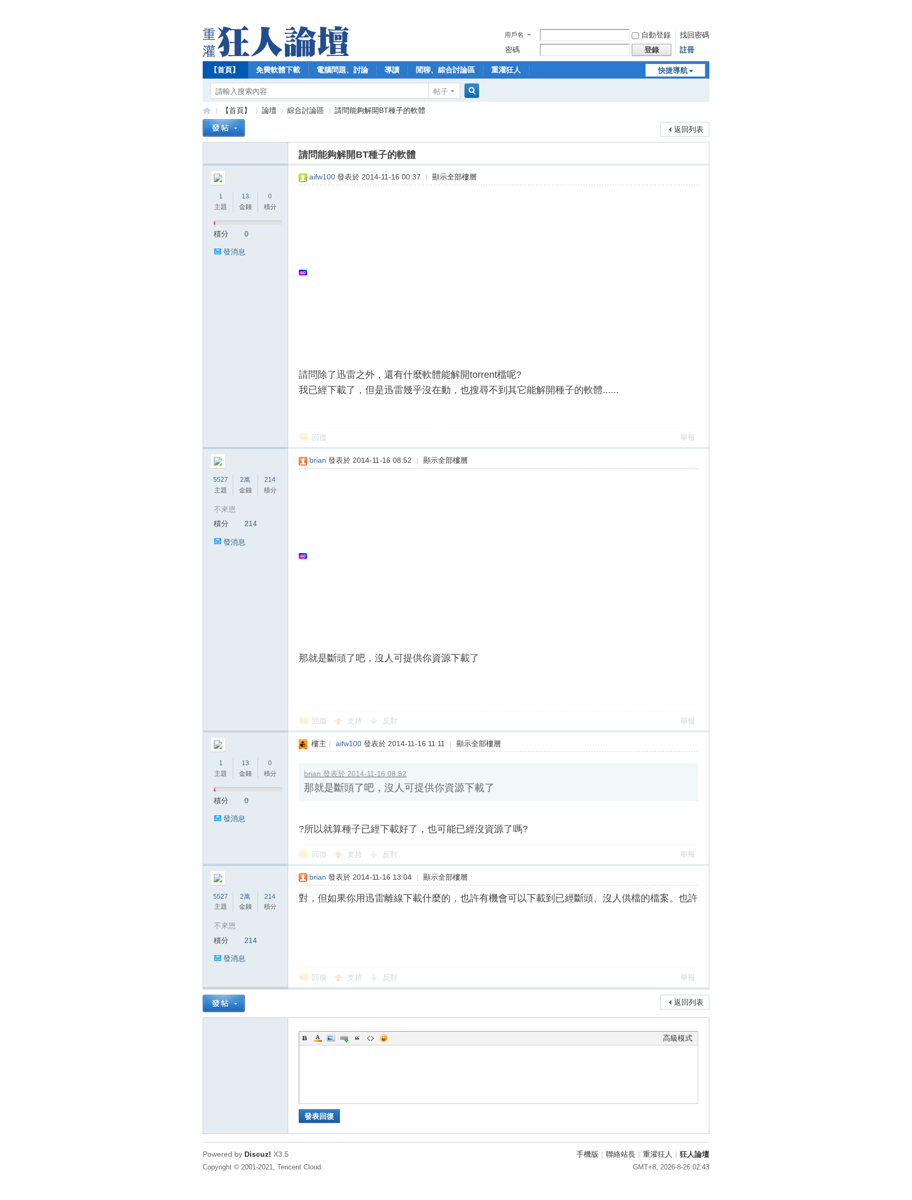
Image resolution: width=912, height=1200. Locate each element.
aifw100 (322, 177)
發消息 (234, 251)
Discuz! (257, 1154)
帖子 (440, 91)
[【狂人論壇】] (276, 54)
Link (344, 1038)
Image (331, 1038)
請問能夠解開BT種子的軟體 (380, 110)
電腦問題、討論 (342, 69)
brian (317, 460)
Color (317, 1038)
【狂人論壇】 (207, 110)
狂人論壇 (694, 1154)
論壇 (269, 110)
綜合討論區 (305, 110)
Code (370, 1038)
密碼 (512, 49)
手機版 (587, 1154)
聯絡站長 (620, 1154)
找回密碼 (694, 35)
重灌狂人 (506, 69)
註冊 (687, 49)
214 (270, 479)
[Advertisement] (493, 272)
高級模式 (677, 1038)
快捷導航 (673, 70)
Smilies (383, 1038)
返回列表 (689, 129)
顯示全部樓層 (454, 177)
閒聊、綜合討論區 (445, 69)
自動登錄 (656, 35)
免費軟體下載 (278, 69)
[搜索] (470, 91)
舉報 (687, 437)
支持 (355, 721)
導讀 (392, 69)
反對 (390, 721)
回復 (319, 437)
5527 (220, 479)
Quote (357, 1038)
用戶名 (514, 35)
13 (245, 196)
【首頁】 (225, 69)
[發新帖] (224, 128)
